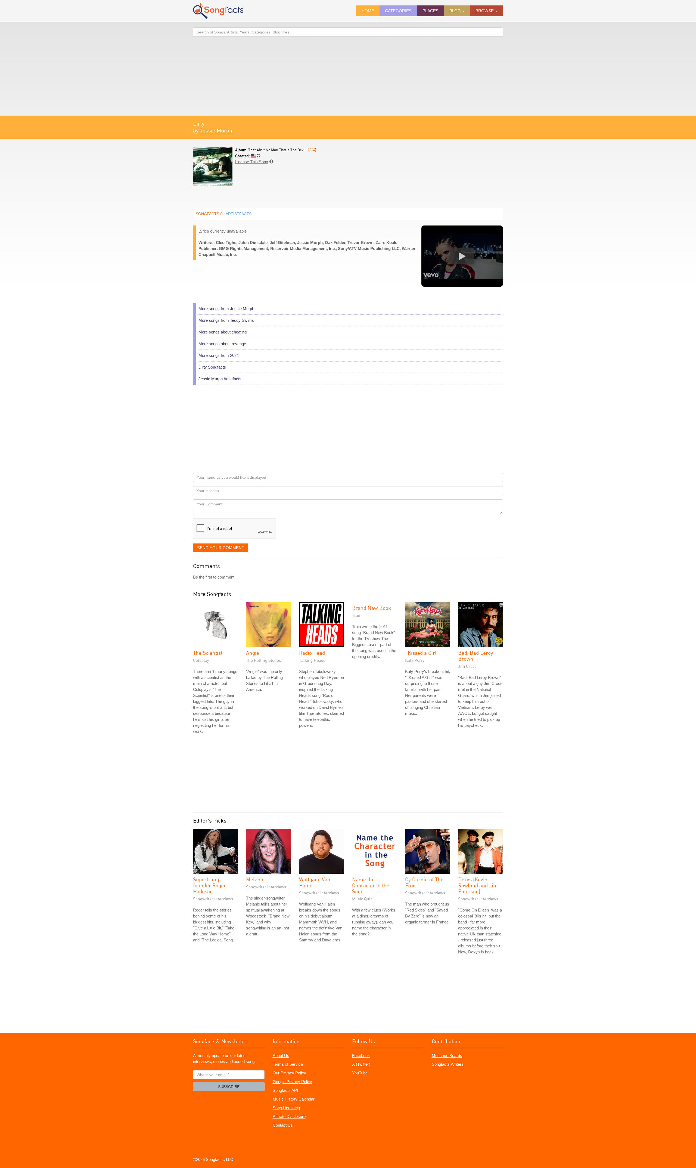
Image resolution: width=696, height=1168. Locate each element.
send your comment (220, 547)
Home (368, 10)
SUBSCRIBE (229, 1086)
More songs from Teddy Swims (226, 320)
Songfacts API (285, 1090)
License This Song (251, 161)
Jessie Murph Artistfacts (219, 378)
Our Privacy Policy (289, 1073)
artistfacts (238, 214)
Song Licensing (286, 1107)
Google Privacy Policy (292, 1081)
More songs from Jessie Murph (226, 308)
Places (430, 10)
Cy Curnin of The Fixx (424, 882)
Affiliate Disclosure (289, 1116)
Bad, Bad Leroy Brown (475, 656)
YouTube (360, 1073)
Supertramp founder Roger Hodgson (209, 885)
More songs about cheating (222, 332)
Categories (398, 10)
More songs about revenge (222, 343)
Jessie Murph (216, 130)
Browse (485, 10)
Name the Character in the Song (370, 885)
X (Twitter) (361, 1064)
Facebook (361, 1055)
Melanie (255, 879)
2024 (311, 149)
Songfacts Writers (448, 1064)
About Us (281, 1055)
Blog (455, 10)
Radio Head (312, 653)
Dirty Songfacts (212, 367)
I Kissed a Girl (421, 653)
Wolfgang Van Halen (314, 882)
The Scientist (207, 653)
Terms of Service (288, 1064)
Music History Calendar (294, 1099)
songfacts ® (209, 214)
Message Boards (447, 1055)
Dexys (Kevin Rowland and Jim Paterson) (478, 885)
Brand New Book (371, 608)
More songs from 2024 (218, 355)
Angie (252, 653)
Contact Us (283, 1125)
